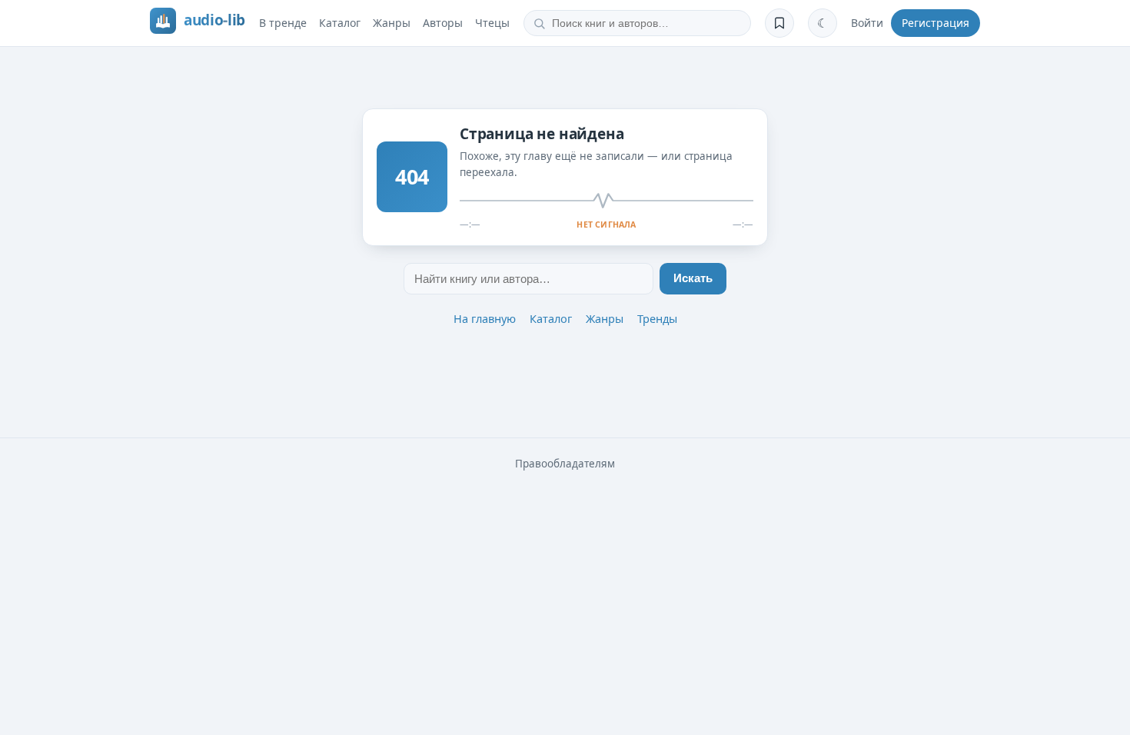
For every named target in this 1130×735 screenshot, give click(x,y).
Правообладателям (565, 464)
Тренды (657, 318)
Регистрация (935, 22)
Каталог (340, 22)
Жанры (391, 22)
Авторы (443, 22)
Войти (867, 22)
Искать (693, 278)
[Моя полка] (779, 23)
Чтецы (492, 22)
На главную (485, 318)
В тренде (283, 22)
